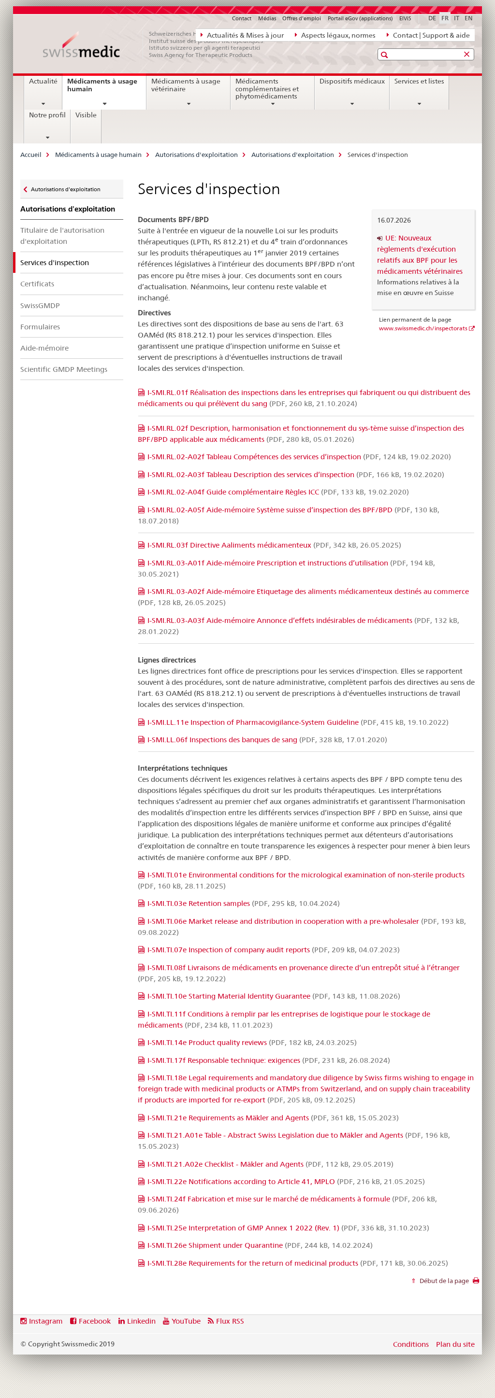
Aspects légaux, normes (338, 35)
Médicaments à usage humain (102, 88)
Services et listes (419, 81)
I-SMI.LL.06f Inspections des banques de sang (267, 739)
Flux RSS (230, 1321)
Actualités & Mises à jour (244, 35)
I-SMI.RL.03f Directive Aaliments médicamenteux (274, 545)
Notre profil (47, 115)
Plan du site (455, 1344)
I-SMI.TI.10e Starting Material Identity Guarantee (273, 996)
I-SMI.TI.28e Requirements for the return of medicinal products (297, 1263)
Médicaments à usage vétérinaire (185, 85)
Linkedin (141, 1321)
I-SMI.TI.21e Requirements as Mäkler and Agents (273, 1117)
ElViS (405, 18)
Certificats (37, 283)
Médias (267, 18)
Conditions (411, 1344)
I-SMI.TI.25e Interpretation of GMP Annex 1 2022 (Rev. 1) (288, 1227)
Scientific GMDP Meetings (63, 369)
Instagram (46, 1321)
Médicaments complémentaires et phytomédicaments (267, 88)
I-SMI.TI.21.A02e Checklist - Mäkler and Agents (270, 1164)
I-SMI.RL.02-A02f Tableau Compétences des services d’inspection (299, 456)
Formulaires (40, 326)
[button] (385, 55)
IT (456, 18)
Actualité (43, 81)
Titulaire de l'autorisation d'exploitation (62, 236)
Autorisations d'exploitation (196, 154)
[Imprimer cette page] (476, 1283)
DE (432, 18)
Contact (241, 18)
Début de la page (443, 1281)
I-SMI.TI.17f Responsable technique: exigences (268, 1060)
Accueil (31, 154)
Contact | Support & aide (431, 35)
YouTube (186, 1321)
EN (469, 18)
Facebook (95, 1321)
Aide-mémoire (44, 348)
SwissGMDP (40, 305)
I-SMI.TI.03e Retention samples (243, 903)
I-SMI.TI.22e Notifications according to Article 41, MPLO (286, 1181)
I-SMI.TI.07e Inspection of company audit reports (273, 949)
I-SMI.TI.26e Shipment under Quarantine (260, 1245)
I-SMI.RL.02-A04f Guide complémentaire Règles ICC (278, 491)
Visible (86, 115)
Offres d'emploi (301, 18)
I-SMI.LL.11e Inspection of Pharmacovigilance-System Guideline (298, 722)
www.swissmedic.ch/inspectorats (423, 328)
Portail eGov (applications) (360, 18)
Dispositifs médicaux (352, 81)
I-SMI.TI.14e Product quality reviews (252, 1042)
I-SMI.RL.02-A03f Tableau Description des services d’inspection (295, 474)
